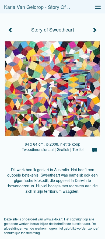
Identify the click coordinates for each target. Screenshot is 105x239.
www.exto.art (53, 219)
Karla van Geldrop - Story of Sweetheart (40, 6)
